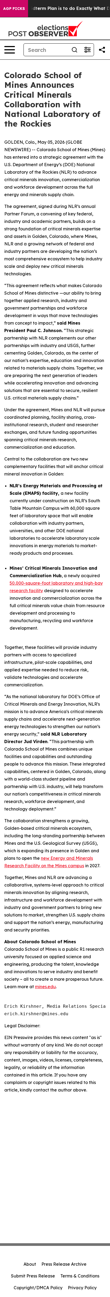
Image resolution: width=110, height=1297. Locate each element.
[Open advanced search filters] (87, 50)
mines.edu (45, 986)
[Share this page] (102, 49)
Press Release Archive (64, 1264)
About (29, 1264)
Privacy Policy (82, 1287)
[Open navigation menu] (9, 49)
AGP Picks (14, 8)
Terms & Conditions (79, 1276)
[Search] (74, 50)
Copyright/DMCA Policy (38, 1287)
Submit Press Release (33, 1276)
